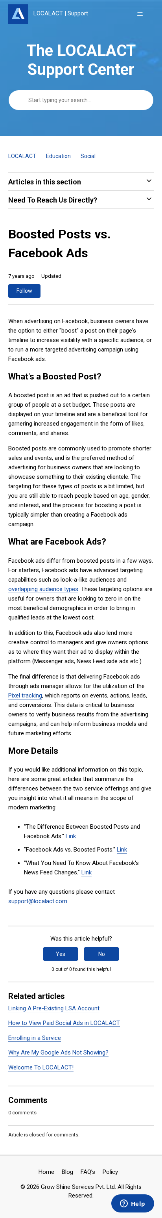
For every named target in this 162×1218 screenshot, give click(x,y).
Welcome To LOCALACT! (41, 1067)
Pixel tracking (25, 695)
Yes (60, 954)
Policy (110, 1171)
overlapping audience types (43, 589)
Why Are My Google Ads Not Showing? (58, 1052)
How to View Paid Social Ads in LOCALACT (64, 1022)
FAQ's (88, 1171)
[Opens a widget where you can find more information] (132, 1204)
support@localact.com (37, 901)
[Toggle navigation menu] (140, 14)
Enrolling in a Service (34, 1037)
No (101, 954)
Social (88, 156)
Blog (67, 1171)
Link (71, 836)
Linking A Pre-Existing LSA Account (53, 1008)
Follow (24, 291)
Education (58, 156)
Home (46, 1171)
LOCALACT (22, 156)
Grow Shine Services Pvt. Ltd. (78, 1186)
